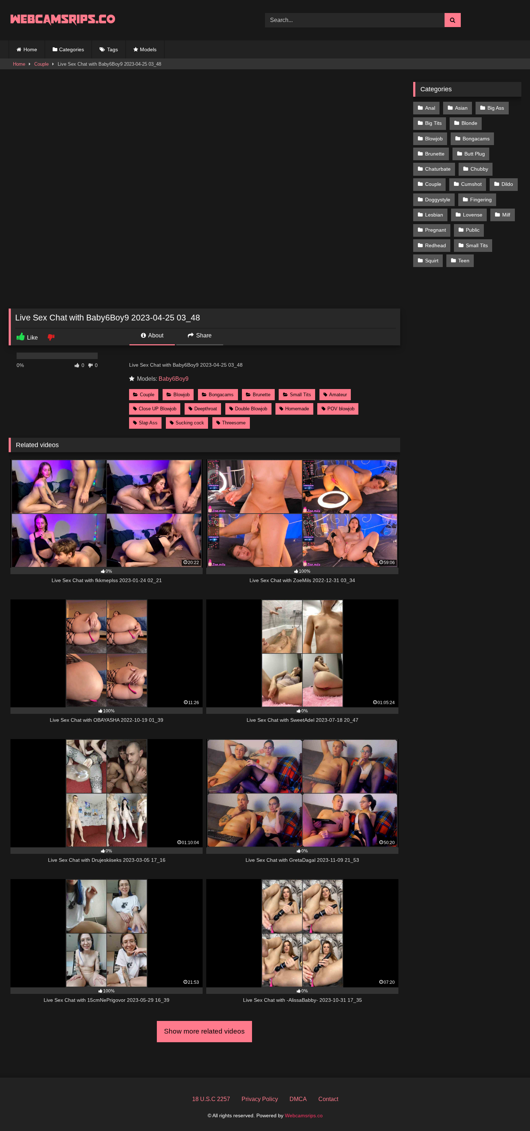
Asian (461, 108)
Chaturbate (438, 169)
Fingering (481, 199)
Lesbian (434, 215)
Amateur (338, 394)
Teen (463, 260)
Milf (506, 215)
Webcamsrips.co (304, 1115)
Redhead (435, 245)
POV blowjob (340, 408)
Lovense (472, 215)
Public (473, 230)
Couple (41, 64)
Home (30, 49)
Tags (112, 49)
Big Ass (495, 108)
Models (148, 49)
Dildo (507, 184)
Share (203, 335)
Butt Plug (474, 154)
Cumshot (471, 184)
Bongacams (221, 394)
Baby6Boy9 (174, 379)
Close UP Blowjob (157, 408)
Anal (430, 108)
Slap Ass (148, 422)
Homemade (297, 408)
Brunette (261, 394)
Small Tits (300, 394)
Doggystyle (437, 199)
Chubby (479, 169)
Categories (71, 49)
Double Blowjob (251, 408)
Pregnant (435, 230)
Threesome (234, 422)
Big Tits (433, 123)
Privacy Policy (260, 1099)
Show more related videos (204, 1031)
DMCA (298, 1099)
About (155, 335)
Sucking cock (190, 422)
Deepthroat (205, 408)
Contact (328, 1099)
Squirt (431, 260)
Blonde (469, 123)
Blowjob (181, 394)
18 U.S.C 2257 (211, 1099)
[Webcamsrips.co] (63, 20)
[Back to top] (508, 1109)
